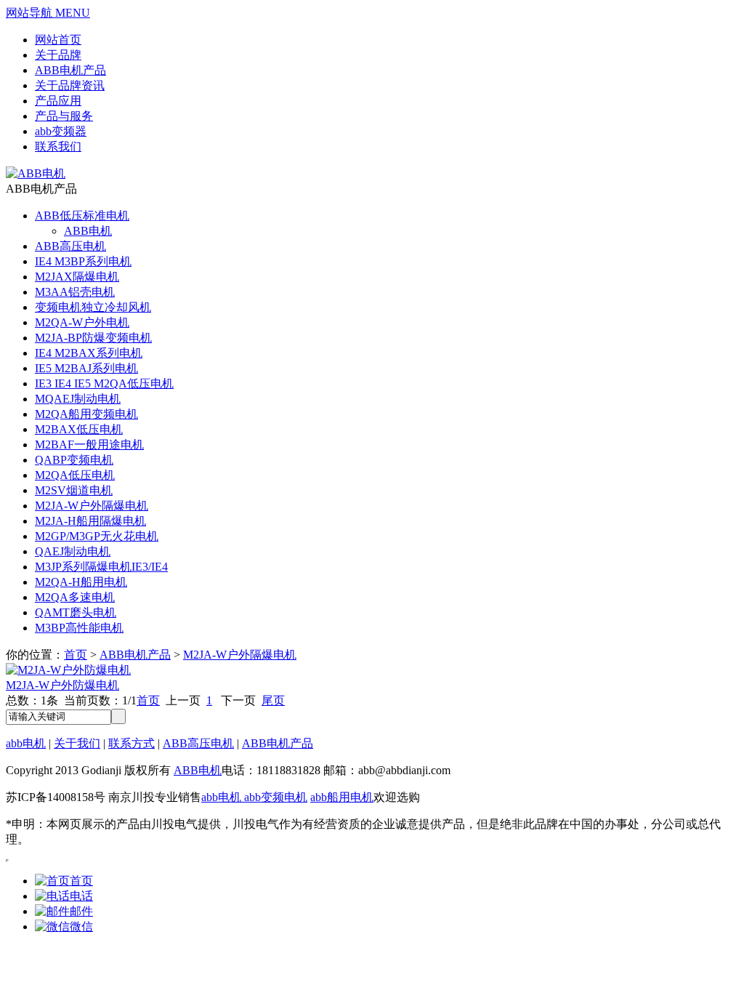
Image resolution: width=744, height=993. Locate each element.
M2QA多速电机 (75, 597)
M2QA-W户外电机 (82, 322)
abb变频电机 (274, 797)
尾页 (273, 700)
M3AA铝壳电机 (75, 292)
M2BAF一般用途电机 (89, 444)
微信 (81, 926)
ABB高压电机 (70, 246)
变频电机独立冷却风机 (93, 307)
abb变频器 (60, 131)
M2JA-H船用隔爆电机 (90, 521)
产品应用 (58, 101)
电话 (81, 896)
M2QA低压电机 (75, 475)
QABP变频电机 (74, 460)
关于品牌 (58, 55)
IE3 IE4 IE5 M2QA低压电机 (104, 383)
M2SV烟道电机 (74, 490)
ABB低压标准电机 (82, 215)
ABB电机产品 (70, 70)
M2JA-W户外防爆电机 (62, 685)
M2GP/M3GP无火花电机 (96, 536)
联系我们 (58, 146)
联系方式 (131, 743)
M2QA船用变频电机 (86, 414)
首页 (75, 654)
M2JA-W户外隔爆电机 (91, 505)
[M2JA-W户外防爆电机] (68, 670)
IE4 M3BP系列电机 (83, 261)
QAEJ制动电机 (72, 551)
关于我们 (77, 743)
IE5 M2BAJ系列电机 (86, 368)
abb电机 (26, 743)
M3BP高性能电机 (79, 628)
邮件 (81, 911)
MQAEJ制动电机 (78, 399)
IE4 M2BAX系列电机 (88, 353)
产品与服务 (64, 116)
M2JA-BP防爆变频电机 (93, 337)
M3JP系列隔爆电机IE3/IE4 (101, 566)
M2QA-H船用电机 (81, 582)
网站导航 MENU (48, 13)
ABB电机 (88, 231)
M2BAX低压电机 (79, 429)
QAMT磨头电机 (75, 612)
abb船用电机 (341, 797)
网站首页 (58, 39)
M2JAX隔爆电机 (77, 276)
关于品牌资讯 (70, 85)
